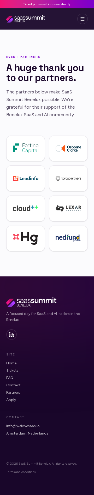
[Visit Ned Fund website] (68, 239)
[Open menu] (82, 19)
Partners (13, 392)
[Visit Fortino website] (25, 149)
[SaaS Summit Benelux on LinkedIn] (11, 334)
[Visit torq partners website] (68, 178)
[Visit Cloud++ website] (25, 208)
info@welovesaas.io (23, 426)
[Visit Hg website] (25, 239)
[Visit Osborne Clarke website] (68, 149)
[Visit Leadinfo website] (25, 178)
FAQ (9, 378)
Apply (11, 400)
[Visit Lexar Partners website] (68, 208)
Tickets (12, 370)
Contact (13, 385)
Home (11, 363)
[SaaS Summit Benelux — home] (25, 19)
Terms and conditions (21, 472)
